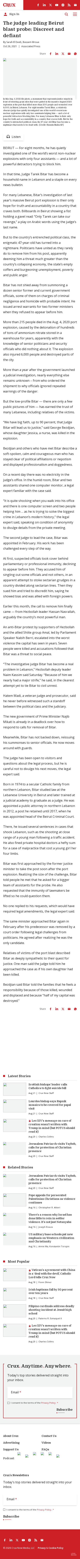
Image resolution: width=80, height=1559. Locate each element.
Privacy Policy (48, 1402)
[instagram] (63, 5)
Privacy (42, 1548)
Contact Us (49, 1435)
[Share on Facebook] (50, 54)
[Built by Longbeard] (74, 1554)
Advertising (11, 1442)
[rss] (69, 5)
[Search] (66, 14)
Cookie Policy (56, 1548)
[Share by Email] (69, 54)
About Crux (10, 1435)
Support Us (11, 1449)
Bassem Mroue (31, 42)
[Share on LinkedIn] (57, 54)
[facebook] (38, 5)
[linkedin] (44, 5)
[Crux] (9, 5)
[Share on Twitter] (63, 54)
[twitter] (50, 5)
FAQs (45, 1449)
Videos (46, 1442)
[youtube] (57, 5)
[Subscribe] (75, 5)
